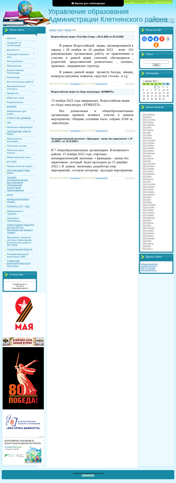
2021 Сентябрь (149, 140)
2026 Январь (148, 236)
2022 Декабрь (148, 169)
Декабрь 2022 (151, 81)
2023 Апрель (147, 179)
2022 (60, 30)
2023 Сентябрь (149, 184)
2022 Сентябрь (149, 163)
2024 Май (146, 199)
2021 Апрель (147, 130)
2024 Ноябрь (148, 210)
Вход (151, 2)
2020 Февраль (148, 114)
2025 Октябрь (148, 228)
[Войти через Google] (168, 39)
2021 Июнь (147, 135)
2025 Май (146, 225)
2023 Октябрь (148, 187)
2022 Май (146, 161)
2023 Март (147, 176)
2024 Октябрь (148, 207)
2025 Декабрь (148, 233)
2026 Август (147, 249)
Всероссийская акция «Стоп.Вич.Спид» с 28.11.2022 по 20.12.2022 (87, 36)
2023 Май (146, 181)
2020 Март (147, 117)
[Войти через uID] (144, 38)
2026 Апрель (147, 243)
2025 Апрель (147, 223)
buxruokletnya (75, 84)
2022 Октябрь (148, 166)
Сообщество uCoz (149, 266)
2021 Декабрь (148, 148)
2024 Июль (147, 202)
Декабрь (68, 30)
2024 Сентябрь (149, 205)
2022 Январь (148, 150)
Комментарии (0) (102, 84)
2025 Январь (148, 215)
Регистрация (139, 2)
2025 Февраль (148, 218)
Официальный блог (149, 264)
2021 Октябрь (148, 143)
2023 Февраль (148, 174)
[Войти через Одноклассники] (156, 44)
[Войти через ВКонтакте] (150, 38)
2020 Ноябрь (148, 122)
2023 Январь (148, 171)
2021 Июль (147, 138)
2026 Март (147, 241)
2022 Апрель (147, 158)
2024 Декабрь (148, 212)
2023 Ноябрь (148, 189)
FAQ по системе (148, 268)
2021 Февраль (148, 125)
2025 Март (147, 220)
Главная (126, 2)
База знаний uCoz (148, 270)
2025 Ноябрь (148, 230)
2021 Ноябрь (148, 145)
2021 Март (147, 127)
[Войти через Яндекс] (161, 38)
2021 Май (146, 132)
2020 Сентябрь (149, 120)
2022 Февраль (148, 153)
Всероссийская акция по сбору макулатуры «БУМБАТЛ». (82, 91)
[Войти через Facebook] (156, 38)
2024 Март (147, 197)
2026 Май (146, 246)
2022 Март (147, 156)
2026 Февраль (148, 238)
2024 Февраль (148, 194)
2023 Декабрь (148, 192)
